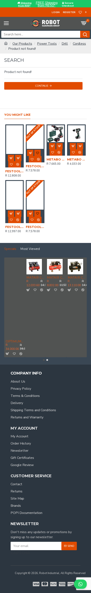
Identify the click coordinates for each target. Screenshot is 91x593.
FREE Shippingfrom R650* (47, 4)
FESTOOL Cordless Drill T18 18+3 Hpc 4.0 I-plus (14, 227)
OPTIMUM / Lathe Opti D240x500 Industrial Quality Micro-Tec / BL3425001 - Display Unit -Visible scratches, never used (14, 341)
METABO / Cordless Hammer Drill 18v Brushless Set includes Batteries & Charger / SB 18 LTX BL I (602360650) (56, 159)
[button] (44, 360)
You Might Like (17, 115)
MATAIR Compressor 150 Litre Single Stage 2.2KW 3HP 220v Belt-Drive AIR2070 (76, 277)
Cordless (79, 43)
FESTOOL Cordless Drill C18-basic (35, 166)
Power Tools (47, 43)
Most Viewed (30, 249)
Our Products (22, 43)
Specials (10, 249)
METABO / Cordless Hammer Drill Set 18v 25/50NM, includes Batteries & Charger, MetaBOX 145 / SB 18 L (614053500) (76, 159)
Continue (41, 86)
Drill (65, 43)
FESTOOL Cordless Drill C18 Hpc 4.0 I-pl (14, 171)
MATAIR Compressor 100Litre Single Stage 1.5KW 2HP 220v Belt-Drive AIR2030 (56, 277)
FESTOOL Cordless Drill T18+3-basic (35, 227)
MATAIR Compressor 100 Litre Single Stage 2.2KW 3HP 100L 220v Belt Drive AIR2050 (35, 277)
